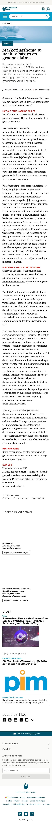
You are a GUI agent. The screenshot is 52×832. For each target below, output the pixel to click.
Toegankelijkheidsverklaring (14, 804)
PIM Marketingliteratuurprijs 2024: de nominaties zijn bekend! (24, 662)
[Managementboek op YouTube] (26, 814)
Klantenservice (10, 743)
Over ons (46, 804)
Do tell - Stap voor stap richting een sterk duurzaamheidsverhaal (14, 593)
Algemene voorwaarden (36, 798)
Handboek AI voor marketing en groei (11, 547)
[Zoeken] (47, 16)
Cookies (25, 801)
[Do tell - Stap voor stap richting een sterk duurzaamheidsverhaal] (10, 573)
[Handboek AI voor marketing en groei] (10, 528)
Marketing (7, 23)
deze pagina (19, 459)
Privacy (16, 801)
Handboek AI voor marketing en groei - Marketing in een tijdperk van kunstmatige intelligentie (25, 701)
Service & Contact (33, 804)
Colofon (9, 801)
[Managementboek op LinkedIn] (20, 814)
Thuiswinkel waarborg (16, 798)
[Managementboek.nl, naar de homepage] (9, 10)
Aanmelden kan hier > (13, 486)
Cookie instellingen (37, 801)
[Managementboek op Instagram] (32, 814)
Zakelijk (6, 749)
